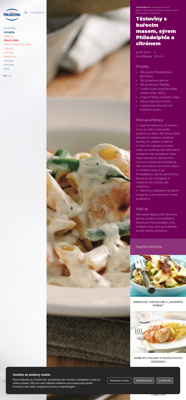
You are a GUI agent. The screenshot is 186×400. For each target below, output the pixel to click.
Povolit (165, 380)
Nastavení (119, 380)
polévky (9, 52)
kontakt (9, 64)
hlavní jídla (11, 40)
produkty (10, 28)
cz (4, 75)
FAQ (6, 68)
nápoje (8, 48)
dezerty (8, 36)
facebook (40, 394)
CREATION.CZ (19, 395)
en (10, 75)
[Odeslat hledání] (25, 12)
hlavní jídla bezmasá (17, 44)
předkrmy (10, 56)
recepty (9, 32)
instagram (33, 394)
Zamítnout (144, 380)
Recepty (155, 7)
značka (8, 60)
